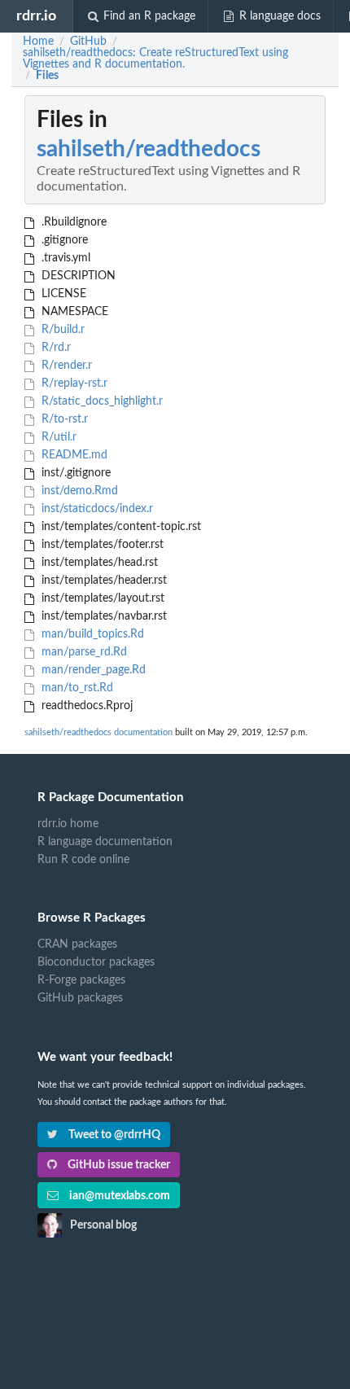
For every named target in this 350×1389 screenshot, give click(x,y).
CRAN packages (77, 944)
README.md (72, 455)
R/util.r (57, 437)
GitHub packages (80, 998)
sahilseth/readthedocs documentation (98, 732)
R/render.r (65, 365)
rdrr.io (36, 16)
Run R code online (83, 859)
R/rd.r (54, 347)
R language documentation (105, 842)
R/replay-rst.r (72, 383)
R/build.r (61, 329)
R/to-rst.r (63, 419)
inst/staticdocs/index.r (95, 509)
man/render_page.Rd (92, 670)
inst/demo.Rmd (78, 491)
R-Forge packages (81, 980)
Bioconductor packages (96, 962)
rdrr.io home (67, 824)
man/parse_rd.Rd (82, 652)
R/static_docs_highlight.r (100, 401)
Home (38, 41)
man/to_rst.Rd (75, 688)
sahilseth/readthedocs (148, 149)
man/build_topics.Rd (91, 634)
